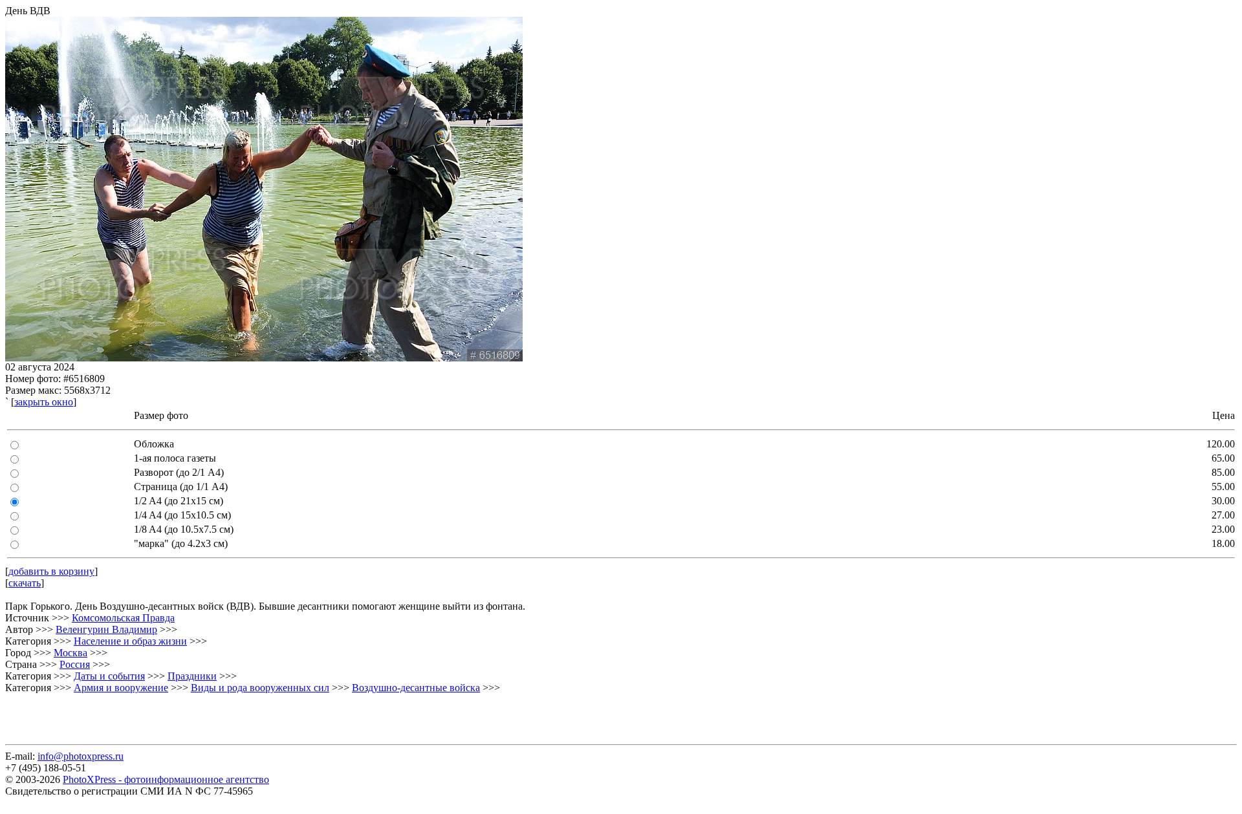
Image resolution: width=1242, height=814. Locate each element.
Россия (75, 664)
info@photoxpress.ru (81, 756)
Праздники (192, 675)
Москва (70, 652)
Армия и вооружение (121, 687)
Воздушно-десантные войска (416, 687)
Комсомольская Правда (123, 617)
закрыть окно (43, 401)
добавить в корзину (51, 571)
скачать (24, 582)
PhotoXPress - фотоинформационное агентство (166, 779)
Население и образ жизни (130, 641)
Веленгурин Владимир (106, 629)
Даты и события (109, 675)
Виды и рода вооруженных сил (260, 687)
